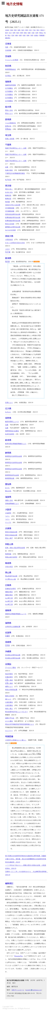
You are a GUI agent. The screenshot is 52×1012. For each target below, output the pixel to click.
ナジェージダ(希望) (11, 60)
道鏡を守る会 (9, 718)
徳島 (16, 35)
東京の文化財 (9, 224)
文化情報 (8, 50)
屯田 (6, 47)
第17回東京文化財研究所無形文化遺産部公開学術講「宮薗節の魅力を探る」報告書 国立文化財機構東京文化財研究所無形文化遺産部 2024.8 (25, 859)
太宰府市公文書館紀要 (12, 626)
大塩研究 (8, 513)
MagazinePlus (18, 956)
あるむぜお (9, 192)
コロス (7, 249)
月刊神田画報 (9, 208)
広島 (12, 35)
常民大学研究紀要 (11, 690)
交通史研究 (9, 677)
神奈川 (42, 30)
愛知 (25, 32)
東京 (38, 30)
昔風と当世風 (9, 139)
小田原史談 (9, 239)
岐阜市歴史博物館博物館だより (15, 444)
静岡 (21, 32)
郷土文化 (8, 491)
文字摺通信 (9, 88)
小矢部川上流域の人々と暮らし (15, 740)
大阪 (33, 32)
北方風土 (8, 76)
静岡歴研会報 (9, 478)
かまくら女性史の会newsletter (15, 243)
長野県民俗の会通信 (12, 431)
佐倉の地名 (9, 170)
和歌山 (41, 32)
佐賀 (24, 35)
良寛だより (9, 402)
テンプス (8, 522)
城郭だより (9, 686)
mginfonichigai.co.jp (33, 990)
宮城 (11, 30)
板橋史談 (8, 195)
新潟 (6, 32)
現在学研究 (9, 674)
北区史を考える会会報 (12, 205)
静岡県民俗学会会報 (12, 475)
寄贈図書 (41, 35)
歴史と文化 (9, 110)
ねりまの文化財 (10, 230)
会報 (6, 167)
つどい (7, 516)
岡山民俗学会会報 (11, 576)
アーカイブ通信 (10, 667)
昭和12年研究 (9, 696)
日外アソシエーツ (18, 990)
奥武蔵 (7, 202)
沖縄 (31, 35)
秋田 (15, 30)
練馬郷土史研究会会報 (12, 227)
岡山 (9, 35)
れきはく (8, 412)
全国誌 (36, 35)
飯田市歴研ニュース (12, 421)
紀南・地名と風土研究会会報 (15, 548)
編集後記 (7, 38)
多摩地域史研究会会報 (12, 217)
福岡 (20, 35)
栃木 (23, 30)
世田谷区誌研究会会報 (12, 214)
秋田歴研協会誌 (10, 69)
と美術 (9, 680)
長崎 (28, 35)
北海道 (7, 30)
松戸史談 (8, 180)
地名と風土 (9, 708)
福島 (19, 30)
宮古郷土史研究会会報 (12, 655)
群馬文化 (8, 126)
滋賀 (29, 32)
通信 (8, 129)
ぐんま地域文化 (10, 123)
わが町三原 (9, 598)
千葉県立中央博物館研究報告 (15, 173)
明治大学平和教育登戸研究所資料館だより (19, 724)
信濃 (6, 425)
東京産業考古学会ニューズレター (16, 712)
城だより (8, 699)
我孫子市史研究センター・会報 (15, 148)
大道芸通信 (9, 702)
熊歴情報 (8, 554)
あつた (7, 488)
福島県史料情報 (10, 85)
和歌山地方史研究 (11, 557)
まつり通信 (9, 721)
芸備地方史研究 (10, 589)
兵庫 (36, 32)
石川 (10, 32)
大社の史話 (9, 566)
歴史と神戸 (9, 538)
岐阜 (18, 32)
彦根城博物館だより (12, 503)
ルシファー (9, 730)
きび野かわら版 (10, 579)
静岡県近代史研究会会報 (13, 456)
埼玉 (30, 30)
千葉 (34, 30)
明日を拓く (9, 189)
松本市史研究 (9, 434)
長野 (14, 32)
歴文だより (9, 113)
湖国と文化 (9, 500)
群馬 (26, 30)
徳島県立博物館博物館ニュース (15, 614)
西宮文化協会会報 (11, 532)
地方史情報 (14, 4)
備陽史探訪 (9, 592)
